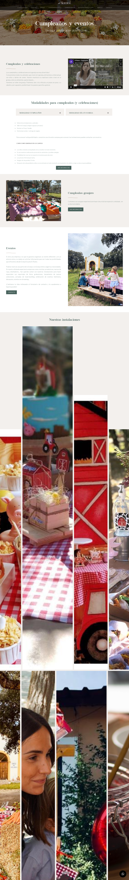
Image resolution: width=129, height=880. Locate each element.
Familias (42, 7)
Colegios (33, 7)
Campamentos (69, 7)
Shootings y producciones (86, 7)
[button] (69, 7)
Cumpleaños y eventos (55, 7)
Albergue (99, 7)
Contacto (109, 7)
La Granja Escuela (22, 7)
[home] (64, 2)
